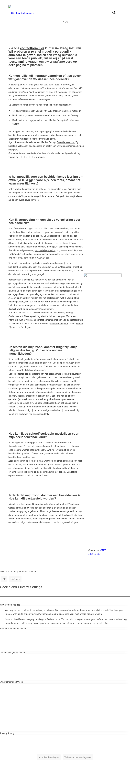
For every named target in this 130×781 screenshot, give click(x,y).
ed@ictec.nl (94, 553)
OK (4, 578)
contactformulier (32, 48)
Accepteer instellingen (48, 757)
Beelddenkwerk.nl (66, 142)
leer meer (15, 578)
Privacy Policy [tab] (7, 733)
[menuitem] (112, 13)
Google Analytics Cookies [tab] (12, 652)
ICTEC (103, 550)
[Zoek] (112, 13)
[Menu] (120, 13)
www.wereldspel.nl (59, 323)
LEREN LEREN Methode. (33, 156)
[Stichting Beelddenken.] (21, 13)
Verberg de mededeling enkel (78, 757)
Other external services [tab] (11, 681)
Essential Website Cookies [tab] (13, 628)
